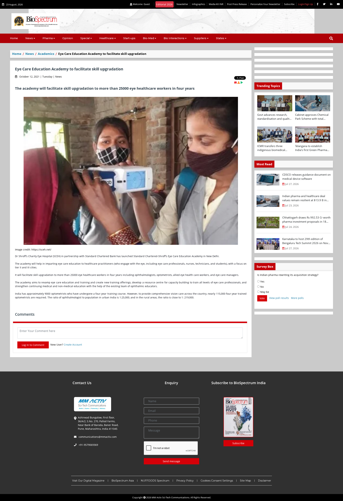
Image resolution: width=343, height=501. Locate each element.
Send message (171, 461)
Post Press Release (237, 4)
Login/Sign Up (305, 4)
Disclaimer (264, 480)
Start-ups (129, 38)
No (262, 286)
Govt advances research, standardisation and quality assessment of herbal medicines (274, 117)
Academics (46, 54)
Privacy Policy (185, 480)
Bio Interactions (174, 38)
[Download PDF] (238, 82)
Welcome (141, 4)
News (29, 38)
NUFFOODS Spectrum (155, 480)
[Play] (242, 82)
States (220, 38)
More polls (297, 298)
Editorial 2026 (164, 4)
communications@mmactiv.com (97, 436)
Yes (262, 281)
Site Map (245, 480)
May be (264, 292)
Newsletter (182, 4)
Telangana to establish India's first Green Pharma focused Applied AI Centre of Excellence (312, 148)
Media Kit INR (216, 4)
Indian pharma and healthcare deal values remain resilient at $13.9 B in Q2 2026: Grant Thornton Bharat (304, 198)
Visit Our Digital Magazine (88, 480)
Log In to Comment (33, 345)
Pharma (48, 38)
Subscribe (289, 4)
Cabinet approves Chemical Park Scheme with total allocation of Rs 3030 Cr (312, 117)
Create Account (73, 344)
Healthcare (106, 38)
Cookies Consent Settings (217, 480)
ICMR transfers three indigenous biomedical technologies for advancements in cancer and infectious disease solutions (274, 148)
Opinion (67, 38)
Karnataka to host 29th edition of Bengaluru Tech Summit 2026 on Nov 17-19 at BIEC (305, 241)
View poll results (279, 298)
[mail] (235, 82)
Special (85, 38)
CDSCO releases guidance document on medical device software (306, 176)
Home (14, 38)
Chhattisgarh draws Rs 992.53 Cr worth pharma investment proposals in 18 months (306, 220)
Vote (262, 298)
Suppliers (200, 38)
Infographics (198, 4)
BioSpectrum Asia (122, 480)
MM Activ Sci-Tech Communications (170, 497)
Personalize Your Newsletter (265, 4)
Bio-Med (148, 38)
